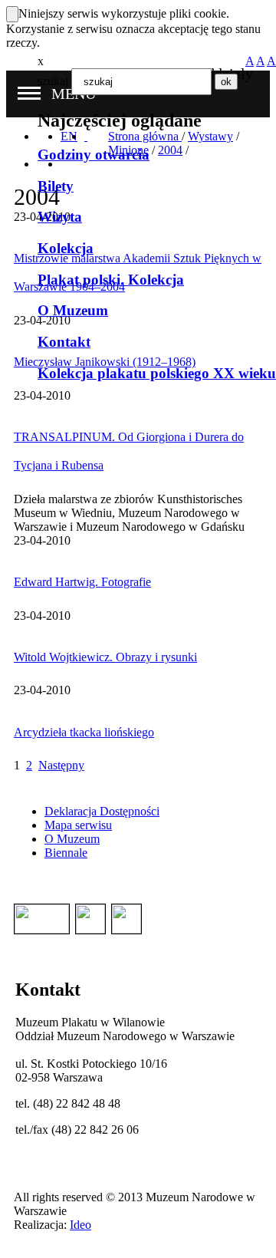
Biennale (65, 852)
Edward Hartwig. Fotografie (82, 581)
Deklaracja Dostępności (101, 811)
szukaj (53, 80)
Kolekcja (66, 248)
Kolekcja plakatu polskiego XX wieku (157, 373)
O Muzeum (73, 310)
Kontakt (64, 342)
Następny (61, 765)
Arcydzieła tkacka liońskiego (84, 732)
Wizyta (60, 217)
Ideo (80, 1224)
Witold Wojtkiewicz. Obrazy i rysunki (105, 657)
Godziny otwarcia (94, 155)
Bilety (56, 186)
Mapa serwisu (78, 825)
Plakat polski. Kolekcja (111, 280)
